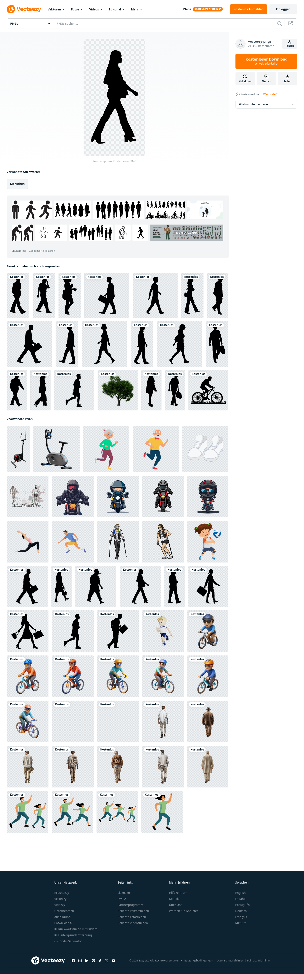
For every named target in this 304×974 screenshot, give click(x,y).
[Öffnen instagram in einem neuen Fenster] (80, 960)
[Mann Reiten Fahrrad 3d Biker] (73, 676)
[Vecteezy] (24, 9)
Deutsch (241, 911)
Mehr (135, 9)
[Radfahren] (208, 390)
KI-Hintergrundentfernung (73, 935)
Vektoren (54, 9)
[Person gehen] (18, 295)
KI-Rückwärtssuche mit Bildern (76, 929)
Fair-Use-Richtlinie (258, 960)
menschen (17, 184)
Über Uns (175, 905)
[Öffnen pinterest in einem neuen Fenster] (93, 960)
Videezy (59, 905)
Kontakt (174, 899)
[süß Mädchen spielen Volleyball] (207, 542)
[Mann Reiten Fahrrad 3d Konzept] (118, 676)
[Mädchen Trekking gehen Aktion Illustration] (163, 542)
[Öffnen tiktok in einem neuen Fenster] (100, 960)
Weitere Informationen (253, 104)
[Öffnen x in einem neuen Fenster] (106, 960)
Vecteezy (60, 899)
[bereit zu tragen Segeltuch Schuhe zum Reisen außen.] (205, 449)
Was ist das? (270, 94)
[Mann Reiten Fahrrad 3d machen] (27, 676)
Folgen (289, 46)
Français (241, 917)
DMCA (122, 899)
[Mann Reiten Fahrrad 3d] (27, 721)
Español (240, 899)
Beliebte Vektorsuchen (133, 911)
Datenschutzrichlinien (230, 960)
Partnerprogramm (130, 905)
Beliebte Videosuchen (133, 923)
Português (242, 905)
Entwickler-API (64, 923)
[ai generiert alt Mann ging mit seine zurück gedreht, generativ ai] (163, 721)
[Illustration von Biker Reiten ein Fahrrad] (73, 496)
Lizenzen (124, 893)
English (240, 893)
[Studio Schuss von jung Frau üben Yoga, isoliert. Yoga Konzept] (27, 542)
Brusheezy (61, 893)
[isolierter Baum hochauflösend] (118, 390)
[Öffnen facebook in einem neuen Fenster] (73, 960)
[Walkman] (67, 344)
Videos (94, 9)
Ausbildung (62, 917)
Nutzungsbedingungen (198, 960)
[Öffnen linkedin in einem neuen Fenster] (86, 960)
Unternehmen (64, 911)
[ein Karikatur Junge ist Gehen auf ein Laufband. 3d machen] (118, 721)
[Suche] (279, 23)
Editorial (115, 9)
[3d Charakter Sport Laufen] (163, 631)
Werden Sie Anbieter (183, 911)
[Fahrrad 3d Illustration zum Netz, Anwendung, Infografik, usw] (56, 449)
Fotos (75, 9)
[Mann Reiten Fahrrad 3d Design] (207, 631)
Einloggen (283, 9)
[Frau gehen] (104, 344)
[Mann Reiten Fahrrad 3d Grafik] (73, 721)
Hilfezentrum (178, 893)
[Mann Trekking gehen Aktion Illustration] (118, 542)
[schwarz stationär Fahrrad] (18, 449)
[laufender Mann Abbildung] (73, 542)
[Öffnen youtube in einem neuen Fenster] (113, 960)
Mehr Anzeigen (187, 233)
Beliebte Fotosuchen (132, 917)
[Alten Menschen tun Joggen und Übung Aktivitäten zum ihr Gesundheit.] (106, 449)
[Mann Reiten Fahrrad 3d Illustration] (163, 676)
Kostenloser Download (266, 61)
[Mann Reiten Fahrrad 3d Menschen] (207, 676)
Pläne (187, 9)
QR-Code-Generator (68, 941)
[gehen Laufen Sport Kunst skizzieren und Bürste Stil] (27, 496)
